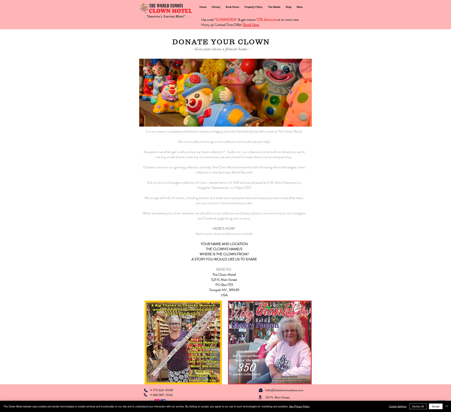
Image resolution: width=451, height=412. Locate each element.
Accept (436, 406)
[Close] (447, 406)
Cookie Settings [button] (397, 406)
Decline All (418, 406)
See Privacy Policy (299, 406)
